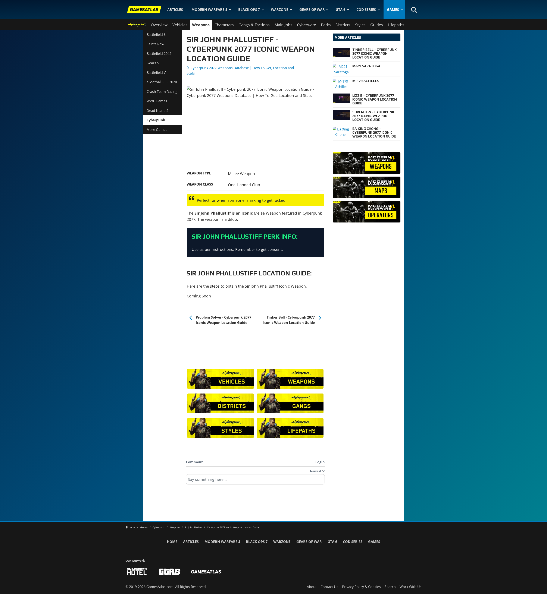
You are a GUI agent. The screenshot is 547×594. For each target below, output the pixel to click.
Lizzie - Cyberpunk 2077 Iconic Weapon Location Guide (374, 99)
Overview (159, 24)
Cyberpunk (156, 120)
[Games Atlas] (144, 9)
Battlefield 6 (156, 34)
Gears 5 (153, 63)
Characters (224, 24)
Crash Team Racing (162, 91)
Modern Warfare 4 (209, 9)
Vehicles (179, 24)
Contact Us (329, 586)
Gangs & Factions (254, 24)
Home (172, 541)
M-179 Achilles (365, 81)
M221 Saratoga (366, 66)
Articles (175, 9)
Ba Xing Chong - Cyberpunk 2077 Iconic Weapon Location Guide (374, 132)
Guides (376, 24)
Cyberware (306, 24)
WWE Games (157, 101)
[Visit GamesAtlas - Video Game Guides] (206, 571)
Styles (360, 24)
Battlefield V (156, 72)
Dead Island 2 (157, 110)
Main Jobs (283, 24)
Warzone (279, 9)
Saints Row (155, 44)
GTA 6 (340, 9)
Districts (342, 24)
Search (390, 586)
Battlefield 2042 (159, 53)
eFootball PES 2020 (162, 82)
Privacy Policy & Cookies (361, 586)
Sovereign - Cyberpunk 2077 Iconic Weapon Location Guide (373, 115)
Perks (326, 24)
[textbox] (255, 481)
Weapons (201, 24)
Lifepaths (396, 24)
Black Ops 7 (249, 9)
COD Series (366, 9)
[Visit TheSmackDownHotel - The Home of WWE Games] (137, 571)
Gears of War (312, 9)
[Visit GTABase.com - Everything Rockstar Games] (169, 571)
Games (393, 9)
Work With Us (411, 586)
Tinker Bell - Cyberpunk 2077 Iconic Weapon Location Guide (374, 53)
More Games (157, 129)
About (312, 586)
